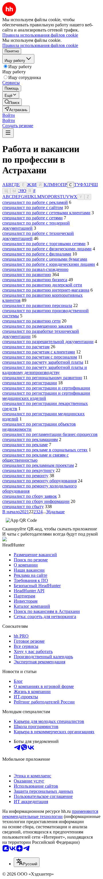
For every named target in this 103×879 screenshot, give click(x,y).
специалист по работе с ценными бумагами (44, 259)
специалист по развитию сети (31, 320)
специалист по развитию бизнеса (34, 279)
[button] (8, 115)
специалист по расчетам (25, 346)
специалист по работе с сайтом (32, 207)
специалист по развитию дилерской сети (42, 284)
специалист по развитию (26, 274)
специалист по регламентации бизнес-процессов (50, 434)
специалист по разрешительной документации (48, 341)
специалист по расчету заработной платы (42, 362)
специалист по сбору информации (36, 501)
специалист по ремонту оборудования (39, 480)
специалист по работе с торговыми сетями (44, 243)
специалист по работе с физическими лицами (47, 248)
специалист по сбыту (23, 506)
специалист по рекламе (25, 444)
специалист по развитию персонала (37, 305)
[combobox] (26, 862)
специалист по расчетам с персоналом (39, 357)
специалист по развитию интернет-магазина (45, 290)
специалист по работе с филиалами (36, 253)
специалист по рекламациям (30, 439)
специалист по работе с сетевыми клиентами (46, 212)
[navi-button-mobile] (8, 133)
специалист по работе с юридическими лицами (48, 264)
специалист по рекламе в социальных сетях (45, 449)
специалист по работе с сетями (32, 217)
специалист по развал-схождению (35, 269)
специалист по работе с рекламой (35, 202)
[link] (12, 102)
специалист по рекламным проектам (38, 465)
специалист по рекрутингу (28, 470)
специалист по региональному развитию (42, 377)
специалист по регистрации (29, 382)
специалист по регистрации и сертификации (46, 388)
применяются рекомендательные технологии (50, 814)
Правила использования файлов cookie (40, 45)
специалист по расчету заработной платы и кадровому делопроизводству (44, 370)
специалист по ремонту (25, 475)
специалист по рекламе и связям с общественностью (35, 458)
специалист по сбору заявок (29, 496)
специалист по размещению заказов (37, 326)
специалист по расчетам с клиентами (38, 351)
